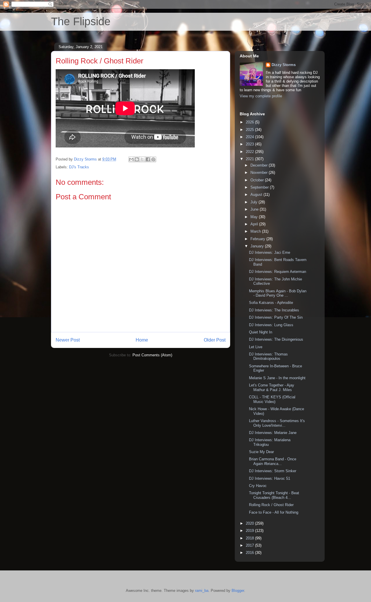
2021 (250, 159)
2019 (250, 530)
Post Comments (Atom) (152, 355)
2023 (250, 144)
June (255, 209)
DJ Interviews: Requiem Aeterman (277, 271)
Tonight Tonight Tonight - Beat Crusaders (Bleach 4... (274, 495)
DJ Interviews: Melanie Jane (273, 432)
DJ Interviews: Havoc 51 (269, 478)
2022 (250, 151)
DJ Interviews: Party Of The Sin (276, 317)
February (258, 239)
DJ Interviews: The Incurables (274, 310)
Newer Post (68, 340)
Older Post (214, 340)
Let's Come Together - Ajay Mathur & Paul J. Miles (271, 387)
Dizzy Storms (284, 65)
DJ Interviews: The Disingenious (276, 339)
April (254, 224)
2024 (250, 137)
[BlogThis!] (137, 159)
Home (142, 340)
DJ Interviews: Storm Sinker (272, 471)
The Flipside (80, 21)
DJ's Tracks (79, 167)
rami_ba (201, 590)
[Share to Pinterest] (153, 159)
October (257, 180)
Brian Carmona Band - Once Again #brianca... (272, 461)
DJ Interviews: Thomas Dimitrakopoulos (268, 356)
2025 (250, 129)
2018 (250, 538)
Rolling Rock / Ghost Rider (271, 505)
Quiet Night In (260, 332)
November (259, 172)
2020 (250, 523)
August (256, 194)
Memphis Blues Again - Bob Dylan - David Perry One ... (277, 293)
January (257, 246)
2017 (250, 545)
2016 (250, 552)
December (259, 165)
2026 (250, 122)
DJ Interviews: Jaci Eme (269, 252)
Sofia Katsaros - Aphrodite (271, 302)
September (260, 187)
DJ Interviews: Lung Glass (271, 325)
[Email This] (131, 159)
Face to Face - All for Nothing (273, 512)
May (254, 217)
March (256, 231)
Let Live (255, 347)
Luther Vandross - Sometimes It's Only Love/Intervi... (277, 423)
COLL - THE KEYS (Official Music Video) (272, 399)
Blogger (238, 590)
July (254, 202)
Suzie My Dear (261, 452)
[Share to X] (142, 159)
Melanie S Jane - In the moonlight (277, 378)
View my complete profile (261, 96)
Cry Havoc (258, 486)
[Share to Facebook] (148, 159)
